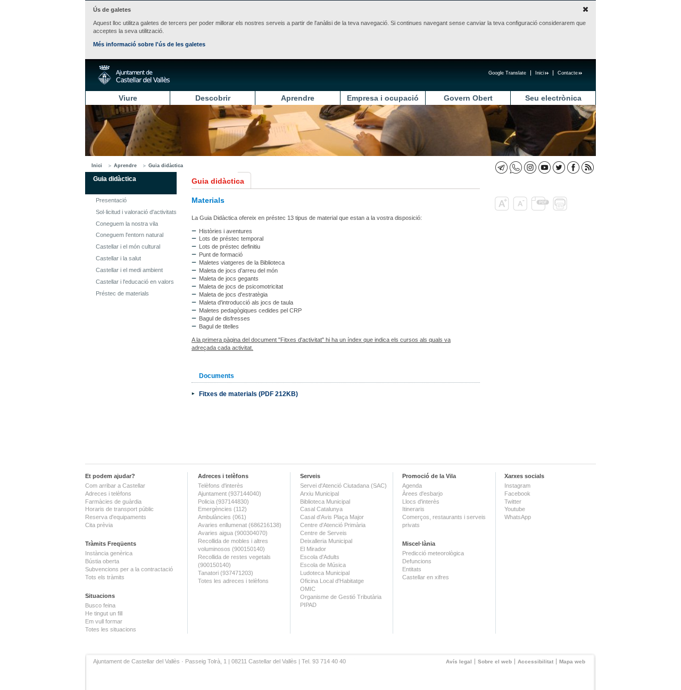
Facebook (517, 493)
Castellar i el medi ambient (129, 270)
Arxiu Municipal (319, 493)
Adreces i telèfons (108, 493)
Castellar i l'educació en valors (135, 281)
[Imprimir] (561, 209)
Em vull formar (103, 621)
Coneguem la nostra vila (127, 223)
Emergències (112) (222, 509)
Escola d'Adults (319, 557)
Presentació (111, 200)
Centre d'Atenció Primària (333, 525)
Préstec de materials (122, 293)
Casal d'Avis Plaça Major (332, 517)
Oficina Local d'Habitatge (332, 581)
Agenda (412, 485)
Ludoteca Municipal (325, 573)
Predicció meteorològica (433, 553)
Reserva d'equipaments (115, 517)
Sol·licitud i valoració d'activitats (136, 212)
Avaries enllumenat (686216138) (239, 525)
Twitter (512, 501)
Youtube (514, 509)
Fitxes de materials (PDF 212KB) (248, 393)
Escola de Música (323, 565)
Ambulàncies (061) (222, 517)
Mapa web (572, 661)
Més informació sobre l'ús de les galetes (149, 44)
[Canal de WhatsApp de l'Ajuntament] (516, 167)
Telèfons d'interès (220, 485)
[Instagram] (530, 167)
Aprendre (297, 98)
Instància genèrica (108, 553)
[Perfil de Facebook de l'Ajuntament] (573, 167)
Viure (128, 98)
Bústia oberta (102, 561)
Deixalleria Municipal (326, 541)
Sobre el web (495, 661)
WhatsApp (517, 517)
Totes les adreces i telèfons (233, 581)
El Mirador (313, 549)
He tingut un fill (103, 613)
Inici (539, 73)
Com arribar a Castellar (115, 485)
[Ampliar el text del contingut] (503, 209)
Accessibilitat (535, 661)
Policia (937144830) (223, 501)
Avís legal (459, 661)
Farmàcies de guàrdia (113, 501)
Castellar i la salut (118, 258)
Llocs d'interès (420, 501)
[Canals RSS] (588, 167)
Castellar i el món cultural (128, 246)
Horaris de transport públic (119, 509)
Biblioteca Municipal (325, 501)
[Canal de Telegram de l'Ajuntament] (501, 167)
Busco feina (100, 605)
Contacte (568, 73)
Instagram (517, 485)
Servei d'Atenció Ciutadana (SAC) (343, 485)
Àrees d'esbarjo (422, 493)
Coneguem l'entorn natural (129, 235)
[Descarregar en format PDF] (541, 209)
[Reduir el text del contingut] (521, 209)
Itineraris (413, 509)
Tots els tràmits (104, 577)
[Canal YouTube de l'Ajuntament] (544, 167)
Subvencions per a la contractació (129, 569)
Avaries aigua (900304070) (233, 533)
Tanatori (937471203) (225, 573)
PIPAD (308, 605)
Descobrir (212, 98)
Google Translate (507, 73)
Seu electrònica (553, 98)
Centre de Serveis (323, 533)
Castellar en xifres (425, 577)
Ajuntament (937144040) (229, 493)
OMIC (307, 589)
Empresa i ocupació (383, 98)
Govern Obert (468, 98)
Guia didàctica (165, 165)
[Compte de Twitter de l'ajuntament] (559, 167)
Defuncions (416, 561)
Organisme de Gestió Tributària (340, 597)
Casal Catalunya (321, 509)
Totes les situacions (110, 629)
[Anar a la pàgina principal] (134, 75)
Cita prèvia (99, 525)
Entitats (411, 569)
